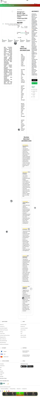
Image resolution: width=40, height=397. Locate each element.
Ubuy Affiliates (23, 337)
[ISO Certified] (7, 383)
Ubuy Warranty (3, 342)
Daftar (20, 394)
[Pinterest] (9, 391)
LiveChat (33, 394)
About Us (1, 324)
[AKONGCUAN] (5, 2)
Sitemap (1, 331)
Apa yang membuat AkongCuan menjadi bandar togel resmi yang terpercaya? (23, 60)
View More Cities (3, 378)
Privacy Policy (12, 388)
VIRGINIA (1, 376)
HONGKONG (2, 365)
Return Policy (23, 329)
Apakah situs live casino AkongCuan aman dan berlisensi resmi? (23, 125)
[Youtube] (5, 391)
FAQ (21, 333)
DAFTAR (34, 80)
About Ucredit (23, 335)
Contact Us (2, 326)
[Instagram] (3, 391)
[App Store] (24, 366)
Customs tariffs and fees (5, 335)
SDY (0, 369)
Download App (23, 324)
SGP (0, 367)
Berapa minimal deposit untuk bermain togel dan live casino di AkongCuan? (23, 110)
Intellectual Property (4, 329)
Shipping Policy (3, 337)
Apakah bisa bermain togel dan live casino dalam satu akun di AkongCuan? (23, 93)
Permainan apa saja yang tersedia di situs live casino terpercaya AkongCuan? (23, 76)
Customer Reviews (24, 328)
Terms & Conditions (4, 388)
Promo (6, 394)
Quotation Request (3, 328)
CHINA (1, 374)
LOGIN (34, 83)
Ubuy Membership (3, 340)
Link (27, 394)
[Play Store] (30, 366)
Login (13, 394)
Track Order (2, 333)
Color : (19, 37)
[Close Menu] (1, 2)
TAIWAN (1, 371)
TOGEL (34, 96)
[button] (12, 11)
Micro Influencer (3, 338)
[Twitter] (7, 391)
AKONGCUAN (6, 56)
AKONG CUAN (34, 94)
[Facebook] (1, 391)
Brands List (23, 326)
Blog (21, 331)
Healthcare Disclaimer (4, 344)
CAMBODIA (2, 372)
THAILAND (2, 363)
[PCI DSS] (2, 384)
